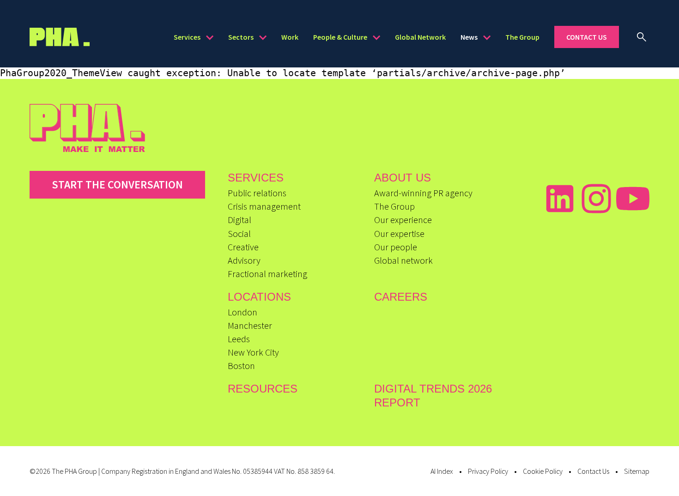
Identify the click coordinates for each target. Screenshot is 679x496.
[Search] (641, 37)
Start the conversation (117, 184)
